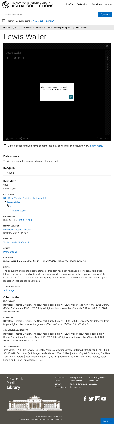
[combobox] (50, 14)
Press (57, 381)
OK (71, 97)
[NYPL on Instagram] (98, 399)
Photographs (10, 251)
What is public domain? (43, 21)
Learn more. (96, 145)
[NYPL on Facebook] (85, 399)
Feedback (107, 421)
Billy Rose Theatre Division (17, 229)
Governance (75, 387)
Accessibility (60, 377)
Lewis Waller (19, 210)
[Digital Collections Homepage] (27, 4)
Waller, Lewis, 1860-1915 (16, 242)
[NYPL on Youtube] (104, 399)
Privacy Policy (76, 377)
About (108, 4)
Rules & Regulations (97, 377)
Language (93, 384)
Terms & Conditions (78, 384)
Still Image (8, 290)
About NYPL (94, 381)
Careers (58, 384)
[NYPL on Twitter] (91, 399)
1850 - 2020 (25, 220)
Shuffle (69, 4)
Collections (83, 4)
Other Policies (76, 381)
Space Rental (60, 387)
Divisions (97, 4)
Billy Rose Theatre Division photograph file (25, 198)
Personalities (13, 202)
